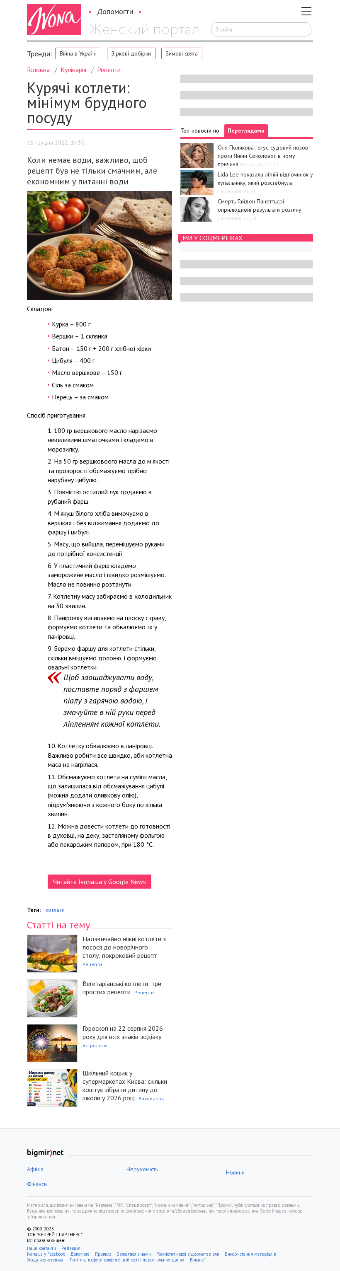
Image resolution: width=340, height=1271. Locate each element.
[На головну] (143, 30)
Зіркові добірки (131, 53)
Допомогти (115, 11)
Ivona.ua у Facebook (46, 1254)
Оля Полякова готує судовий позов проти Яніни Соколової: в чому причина (263, 156)
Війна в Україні (78, 53)
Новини (235, 1172)
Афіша (35, 1169)
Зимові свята (182, 53)
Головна (38, 69)
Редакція (70, 1248)
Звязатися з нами (134, 1254)
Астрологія (95, 1045)
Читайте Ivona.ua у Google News (99, 881)
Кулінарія (73, 69)
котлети (55, 909)
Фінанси (37, 1184)
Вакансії (198, 1260)
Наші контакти (41, 1248)
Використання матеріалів (250, 1254)
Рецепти (109, 69)
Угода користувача (45, 1260)
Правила (103, 1254)
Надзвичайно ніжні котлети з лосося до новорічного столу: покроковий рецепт (124, 947)
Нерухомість (142, 1169)
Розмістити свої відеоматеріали (187, 1254)
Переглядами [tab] (246, 130)
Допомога (80, 1254)
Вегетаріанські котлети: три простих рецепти (122, 987)
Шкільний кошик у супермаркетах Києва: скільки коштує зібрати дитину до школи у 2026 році (125, 1085)
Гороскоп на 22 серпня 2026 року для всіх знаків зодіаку (123, 1032)
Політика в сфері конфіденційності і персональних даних (127, 1260)
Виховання (151, 1098)
